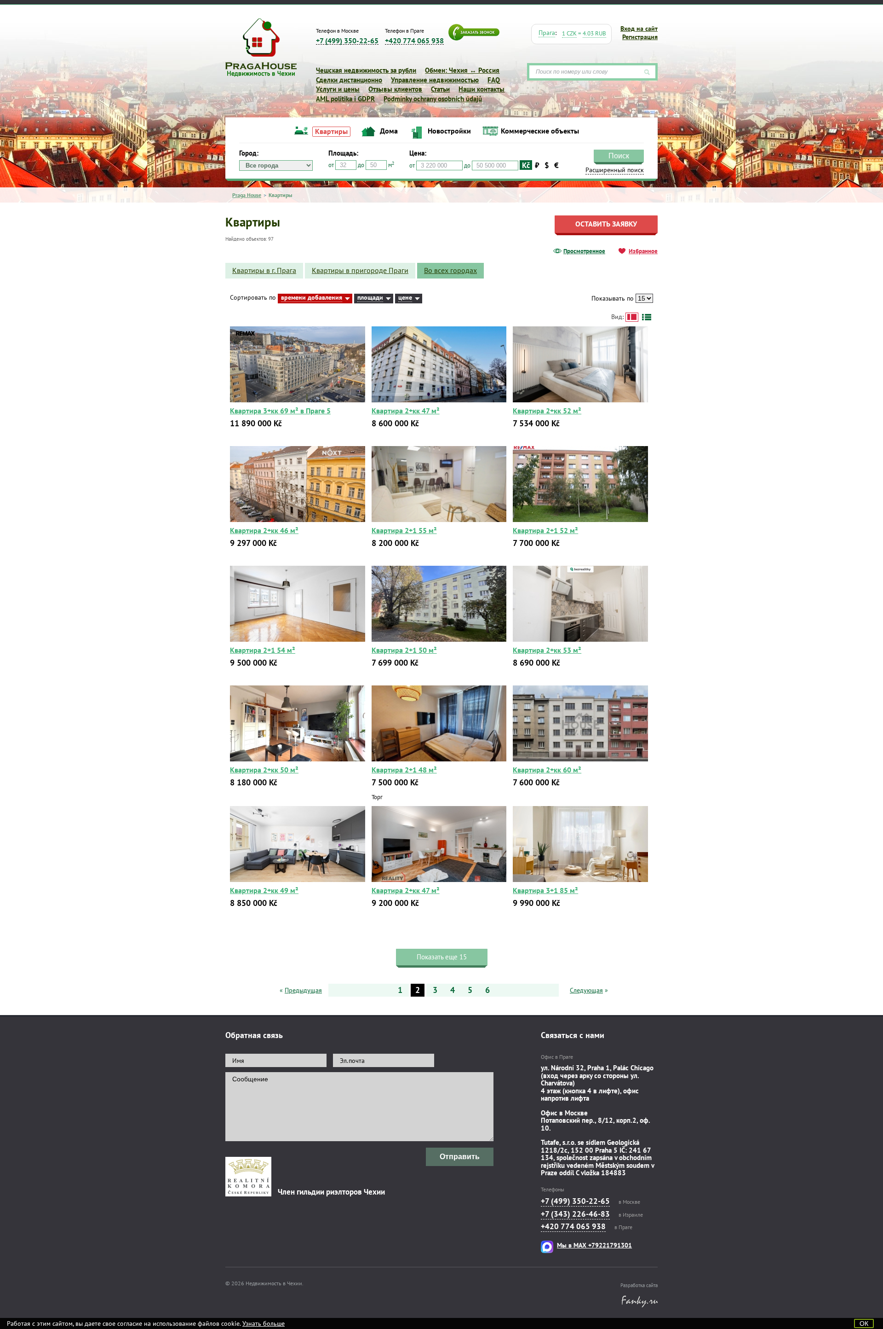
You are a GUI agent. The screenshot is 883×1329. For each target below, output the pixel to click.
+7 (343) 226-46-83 (575, 1214)
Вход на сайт (639, 28)
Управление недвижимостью (435, 79)
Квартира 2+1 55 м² (404, 530)
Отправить (460, 1157)
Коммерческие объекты (540, 131)
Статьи (440, 89)
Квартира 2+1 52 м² (545, 530)
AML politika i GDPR (345, 98)
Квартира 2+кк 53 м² (547, 650)
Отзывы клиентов (395, 89)
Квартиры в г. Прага (264, 270)
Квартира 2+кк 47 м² (406, 410)
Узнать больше (263, 1323)
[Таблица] (646, 317)
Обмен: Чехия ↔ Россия (462, 70)
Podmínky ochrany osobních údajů (433, 98)
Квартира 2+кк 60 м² (547, 769)
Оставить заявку (606, 223)
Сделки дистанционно (349, 79)
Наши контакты (482, 89)
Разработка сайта (639, 1285)
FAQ (493, 79)
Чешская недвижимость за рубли (366, 70)
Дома (389, 131)
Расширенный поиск (756, 178)
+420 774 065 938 (414, 41)
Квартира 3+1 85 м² (545, 890)
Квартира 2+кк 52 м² (547, 410)
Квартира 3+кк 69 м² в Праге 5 (280, 410)
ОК (864, 1323)
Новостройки (449, 131)
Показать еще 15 (442, 956)
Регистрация (640, 37)
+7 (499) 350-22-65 (347, 41)
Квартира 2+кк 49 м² (264, 890)
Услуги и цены (338, 89)
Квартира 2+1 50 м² (404, 650)
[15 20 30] (644, 298)
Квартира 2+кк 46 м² (264, 530)
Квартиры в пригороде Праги (360, 270)
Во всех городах (450, 270)
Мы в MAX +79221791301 (594, 1245)
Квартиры (331, 131)
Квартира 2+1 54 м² (262, 650)
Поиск (759, 167)
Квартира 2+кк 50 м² (264, 769)
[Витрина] (631, 317)
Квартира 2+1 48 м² (404, 769)
